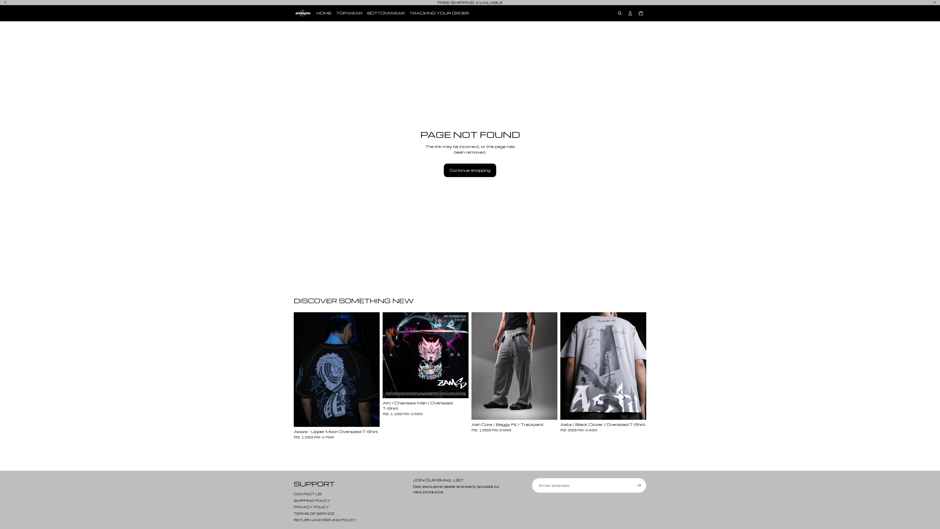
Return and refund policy (325, 520)
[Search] (619, 13)
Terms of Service (314, 513)
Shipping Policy (312, 500)
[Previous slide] (301, 369)
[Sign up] (639, 485)
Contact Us (308, 494)
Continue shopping (470, 170)
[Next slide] (372, 369)
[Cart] (640, 13)
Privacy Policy (311, 507)
